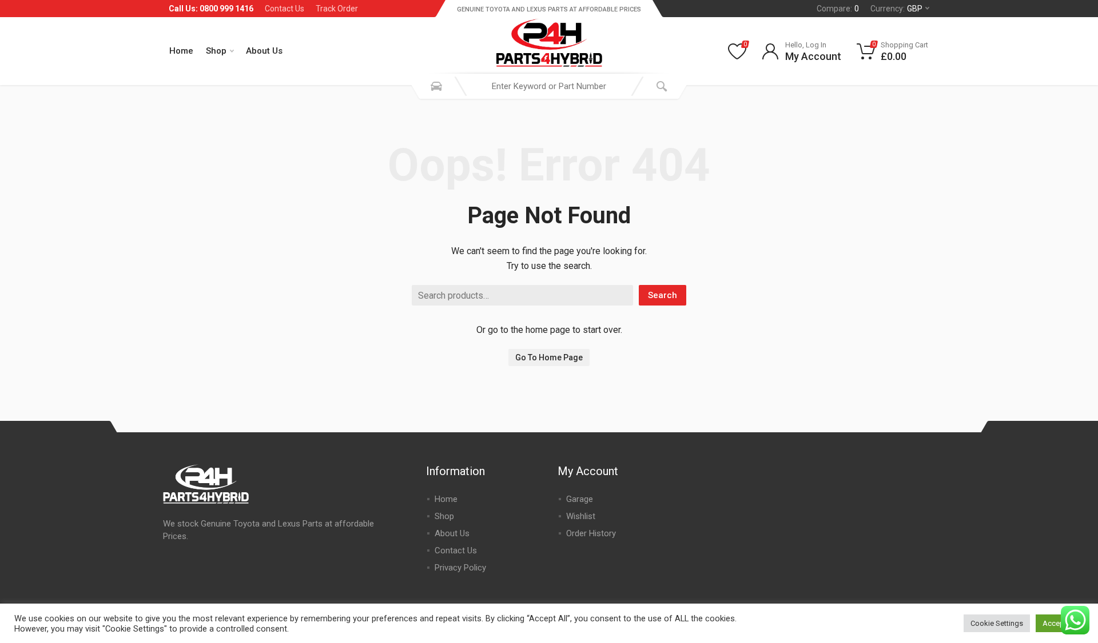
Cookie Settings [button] (996, 623)
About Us (264, 51)
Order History (591, 533)
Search (662, 295)
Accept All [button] (1060, 623)
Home (181, 51)
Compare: (838, 8)
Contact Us (284, 8)
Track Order (337, 8)
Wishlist (580, 516)
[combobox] (549, 86)
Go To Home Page (549, 357)
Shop (216, 51)
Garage (579, 499)
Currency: (896, 8)
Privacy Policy (460, 567)
